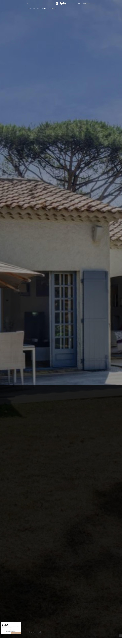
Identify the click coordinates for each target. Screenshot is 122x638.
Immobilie (29, 8)
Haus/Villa (38, 8)
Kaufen (34, 8)
